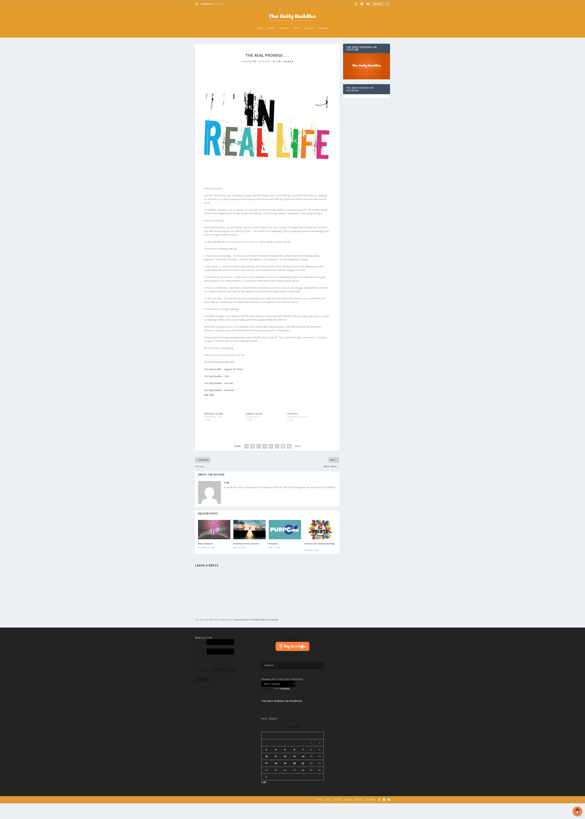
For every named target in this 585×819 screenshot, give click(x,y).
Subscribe (323, 28)
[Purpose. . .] (285, 529)
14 (303, 756)
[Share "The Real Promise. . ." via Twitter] (253, 446)
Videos (296, 28)
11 (275, 756)
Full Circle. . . (219, 3)
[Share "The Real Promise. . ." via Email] (283, 446)
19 (285, 763)
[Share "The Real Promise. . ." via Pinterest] (265, 446)
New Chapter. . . (207, 543)
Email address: (202, 670)
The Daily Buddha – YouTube (218, 383)
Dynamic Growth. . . (255, 413)
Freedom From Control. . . (247, 543)
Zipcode (199, 660)
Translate (284, 688)
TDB (254, 61)
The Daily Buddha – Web (216, 376)
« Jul (263, 782)
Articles (284, 28)
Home (260, 28)
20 (294, 763)
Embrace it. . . (293, 413)
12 (285, 756)
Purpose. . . (275, 543)
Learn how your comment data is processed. (256, 619)
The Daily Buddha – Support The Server (223, 369)
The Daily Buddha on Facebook (360, 89)
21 (303, 763)
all (274, 61)
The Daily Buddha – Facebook (219, 390)
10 (266, 756)
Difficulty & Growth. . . (215, 413)
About (271, 28)
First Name (200, 642)
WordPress (240, 800)
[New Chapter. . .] (214, 529)
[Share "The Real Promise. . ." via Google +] (259, 446)
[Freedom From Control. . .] (249, 529)
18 (275, 763)
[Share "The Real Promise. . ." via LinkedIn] (271, 446)
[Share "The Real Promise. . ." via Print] (289, 446)
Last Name (200, 651)
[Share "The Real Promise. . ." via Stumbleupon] (277, 446)
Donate (309, 28)
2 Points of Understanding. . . (320, 545)
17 (266, 763)
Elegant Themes (214, 800)
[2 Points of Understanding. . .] (320, 529)
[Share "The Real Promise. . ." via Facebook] (246, 446)
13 (294, 756)
